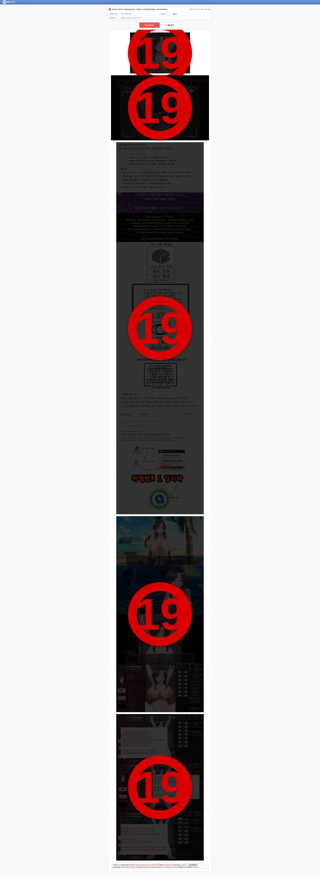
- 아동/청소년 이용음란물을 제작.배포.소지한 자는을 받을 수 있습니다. (154, 865)
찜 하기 (170, 25)
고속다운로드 (149, 25)
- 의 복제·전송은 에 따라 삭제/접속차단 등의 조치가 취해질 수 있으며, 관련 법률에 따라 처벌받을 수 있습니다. (155, 867)
